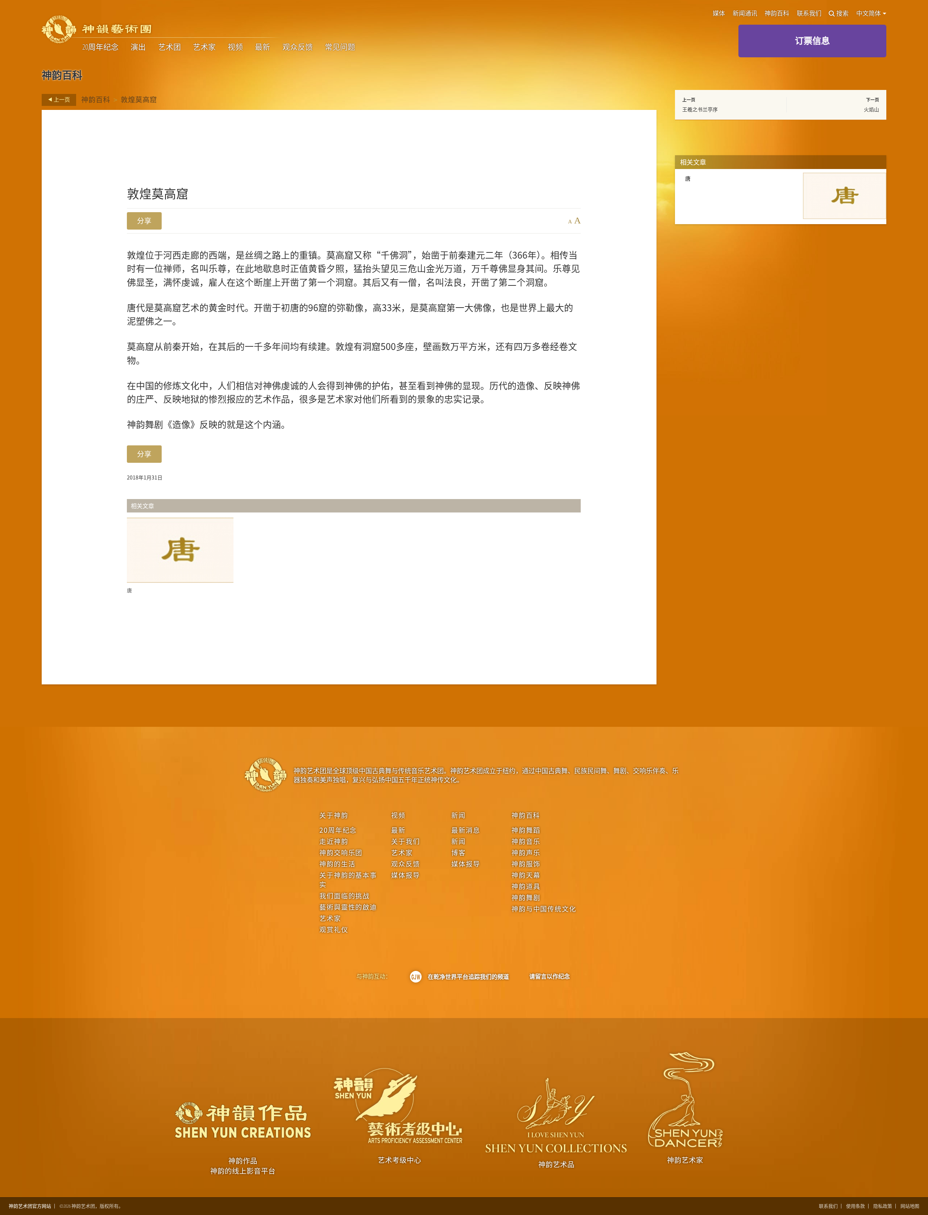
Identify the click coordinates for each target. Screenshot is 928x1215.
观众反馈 (297, 47)
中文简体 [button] (869, 13)
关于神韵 (333, 815)
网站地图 (909, 1206)
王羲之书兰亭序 (700, 109)
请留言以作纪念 (549, 976)
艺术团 (169, 47)
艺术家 (204, 47)
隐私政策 (882, 1206)
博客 (458, 852)
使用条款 (855, 1206)
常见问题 (340, 47)
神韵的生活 (337, 863)
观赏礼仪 (333, 929)
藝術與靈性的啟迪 (348, 906)
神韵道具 (525, 886)
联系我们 (809, 14)
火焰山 (871, 109)
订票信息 (812, 40)
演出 (138, 47)
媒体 (719, 14)
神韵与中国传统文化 (543, 908)
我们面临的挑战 (344, 895)
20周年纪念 (100, 47)
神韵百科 (777, 14)
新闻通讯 (745, 14)
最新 (262, 47)
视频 (235, 47)
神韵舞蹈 (525, 830)
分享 (144, 221)
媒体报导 (405, 875)
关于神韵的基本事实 (348, 879)
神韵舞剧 (525, 897)
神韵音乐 (525, 841)
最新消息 (465, 830)
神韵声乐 (525, 852)
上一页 (61, 99)
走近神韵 (333, 841)
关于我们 (405, 841)
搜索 (842, 14)
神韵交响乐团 (340, 852)
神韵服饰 (525, 863)
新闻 (458, 815)
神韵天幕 (525, 875)
